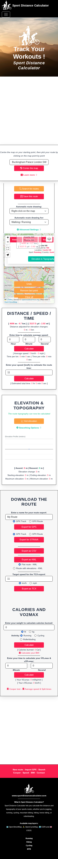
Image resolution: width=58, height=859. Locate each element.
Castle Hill (47, 250)
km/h (24, 583)
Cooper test (14, 689)
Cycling (40, 635)
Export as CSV (29, 551)
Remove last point (29, 290)
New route (18, 769)
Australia (53, 252)
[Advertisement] (29, 111)
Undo (29, 284)
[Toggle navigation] (6, 14)
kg (33, 632)
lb (25, 632)
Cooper (17, 773)
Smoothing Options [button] (29, 428)
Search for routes (30, 188)
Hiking (29, 842)
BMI (33, 773)
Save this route (30, 196)
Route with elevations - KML (29, 568)
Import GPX (30, 769)
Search (41, 769)
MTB (29, 849)
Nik (47, 248)
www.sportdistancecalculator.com (29, 795)
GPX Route (37, 521)
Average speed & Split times (37, 689)
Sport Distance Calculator (30, 5)
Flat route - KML (29, 564)
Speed (26, 773)
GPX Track (21, 521)
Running (37, 252)
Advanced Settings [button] (29, 229)
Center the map (30, 168)
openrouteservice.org (30, 300)
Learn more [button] (29, 175)
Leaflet (9, 300)
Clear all (29, 297)
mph (35, 583)
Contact (41, 773)
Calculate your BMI (30, 653)
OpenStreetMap (10, 302)
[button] (43, 268)
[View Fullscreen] (8, 248)
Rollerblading (29, 639)
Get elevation (30, 421)
